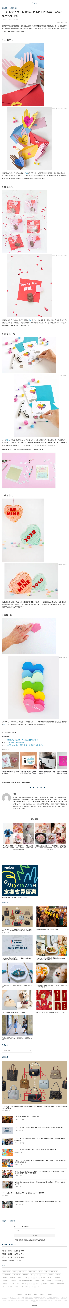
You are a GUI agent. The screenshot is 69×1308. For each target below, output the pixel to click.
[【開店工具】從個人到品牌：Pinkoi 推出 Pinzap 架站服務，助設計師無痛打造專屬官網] (17, 945)
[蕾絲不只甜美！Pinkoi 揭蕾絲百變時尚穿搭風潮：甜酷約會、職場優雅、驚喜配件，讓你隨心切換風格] (7, 1184)
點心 (30, 320)
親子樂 (16, 1257)
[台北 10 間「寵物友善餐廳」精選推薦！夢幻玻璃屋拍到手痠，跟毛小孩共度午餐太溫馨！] (51, 945)
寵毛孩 (23, 1257)
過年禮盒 (17, 1287)
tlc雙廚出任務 (6, 1274)
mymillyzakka (32, 1271)
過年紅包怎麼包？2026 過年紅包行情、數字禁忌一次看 (50, 1012)
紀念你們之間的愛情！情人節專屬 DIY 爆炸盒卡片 (23, 740)
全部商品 (19, 1260)
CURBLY (65, 375)
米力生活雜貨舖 (57, 1280)
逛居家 (4, 1254)
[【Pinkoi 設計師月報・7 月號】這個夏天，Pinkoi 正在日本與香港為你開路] (7, 1152)
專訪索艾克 (12, 1277)
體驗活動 (11, 1260)
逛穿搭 (16, 1251)
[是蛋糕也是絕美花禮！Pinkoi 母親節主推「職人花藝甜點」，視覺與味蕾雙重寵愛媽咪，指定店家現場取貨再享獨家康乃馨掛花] (50, 833)
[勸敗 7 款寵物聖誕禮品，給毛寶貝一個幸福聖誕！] (17, 1000)
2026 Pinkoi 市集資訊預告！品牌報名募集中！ (48, 929)
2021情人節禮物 (6, 1271)
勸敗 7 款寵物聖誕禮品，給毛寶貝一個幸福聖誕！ (15, 1012)
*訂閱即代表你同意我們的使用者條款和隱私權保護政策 (29, 1240)
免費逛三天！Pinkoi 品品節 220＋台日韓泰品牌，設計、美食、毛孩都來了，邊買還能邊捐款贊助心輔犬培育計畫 (40, 1161)
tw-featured (16, 1274)
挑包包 (4, 1251)
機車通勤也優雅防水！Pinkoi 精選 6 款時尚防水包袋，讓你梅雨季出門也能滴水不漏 (37, 1201)
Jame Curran (22, 1271)
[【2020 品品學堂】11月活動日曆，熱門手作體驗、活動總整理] (17, 973)
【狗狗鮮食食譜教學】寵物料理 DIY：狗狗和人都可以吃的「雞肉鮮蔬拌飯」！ (51, 986)
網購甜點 (5, 1283)
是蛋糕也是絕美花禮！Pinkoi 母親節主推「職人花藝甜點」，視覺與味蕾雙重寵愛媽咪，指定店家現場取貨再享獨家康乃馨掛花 (50, 847)
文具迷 (16, 1254)
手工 (37, 1277)
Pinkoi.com (19, 1294)
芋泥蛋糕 (38, 1283)
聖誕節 (30, 1283)
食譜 (32, 1287)
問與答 (35, 1294)
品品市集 (44, 1274)
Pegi (4, 19)
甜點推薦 (37, 1280)
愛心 (4, 724)
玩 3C (22, 1254)
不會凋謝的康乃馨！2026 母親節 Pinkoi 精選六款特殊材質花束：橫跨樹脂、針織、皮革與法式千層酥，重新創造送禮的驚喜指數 (18, 847)
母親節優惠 (57, 1277)
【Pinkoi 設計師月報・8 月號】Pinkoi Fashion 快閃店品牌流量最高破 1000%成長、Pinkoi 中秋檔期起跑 (40, 1139)
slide (40, 1271)
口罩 (32, 1274)
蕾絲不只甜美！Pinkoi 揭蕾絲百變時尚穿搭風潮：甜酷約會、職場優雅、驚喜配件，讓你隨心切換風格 (40, 1183)
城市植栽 (51, 1274)
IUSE (14, 1271)
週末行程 (10, 1287)
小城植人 (20, 1277)
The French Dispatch (51, 1271)
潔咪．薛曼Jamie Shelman (25, 1280)
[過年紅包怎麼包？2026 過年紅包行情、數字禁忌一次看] (51, 1000)
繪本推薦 (12, 1283)
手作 (31, 1277)
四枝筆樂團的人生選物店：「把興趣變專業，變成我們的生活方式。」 (17, 1038)
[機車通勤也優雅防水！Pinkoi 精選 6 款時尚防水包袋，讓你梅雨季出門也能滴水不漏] (7, 1204)
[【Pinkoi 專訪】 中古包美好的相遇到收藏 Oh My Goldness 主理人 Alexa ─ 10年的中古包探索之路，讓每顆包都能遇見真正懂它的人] (17, 916)
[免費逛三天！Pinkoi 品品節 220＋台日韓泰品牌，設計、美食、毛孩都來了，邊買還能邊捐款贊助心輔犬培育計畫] (7, 1163)
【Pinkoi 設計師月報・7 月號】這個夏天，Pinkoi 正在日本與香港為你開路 (35, 1149)
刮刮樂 (8, 440)
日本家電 (43, 1277)
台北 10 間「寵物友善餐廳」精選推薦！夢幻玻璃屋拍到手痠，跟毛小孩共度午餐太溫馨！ (51, 958)
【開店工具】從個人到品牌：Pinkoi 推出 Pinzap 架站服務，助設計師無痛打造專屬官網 (16, 958)
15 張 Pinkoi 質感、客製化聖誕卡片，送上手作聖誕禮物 (25, 745)
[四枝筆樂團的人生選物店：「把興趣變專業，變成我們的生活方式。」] (17, 1025)
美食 (18, 1283)
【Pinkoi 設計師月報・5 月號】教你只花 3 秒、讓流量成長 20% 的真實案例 (23, 1193)
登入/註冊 (50, 1294)
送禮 (4, 1287)
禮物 (43, 1280)
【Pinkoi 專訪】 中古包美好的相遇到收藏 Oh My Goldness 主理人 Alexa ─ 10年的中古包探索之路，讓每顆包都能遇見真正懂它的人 (17, 931)
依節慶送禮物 (13, 8)
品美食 (4, 1257)
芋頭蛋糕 (45, 1283)
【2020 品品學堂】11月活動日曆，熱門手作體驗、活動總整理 (17, 986)
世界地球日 (25, 1274)
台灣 (37, 1274)
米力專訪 (49, 1280)
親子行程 (52, 1283)
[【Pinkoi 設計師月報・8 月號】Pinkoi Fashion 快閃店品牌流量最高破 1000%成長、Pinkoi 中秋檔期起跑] (7, 1141)
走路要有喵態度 (60, 1283)
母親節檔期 (5, 1280)
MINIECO (65, 657)
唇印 (26, 173)
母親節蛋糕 (13, 1280)
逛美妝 (10, 1257)
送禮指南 (4, 8)
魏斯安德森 (39, 1287)
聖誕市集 (24, 1283)
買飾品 (10, 1251)
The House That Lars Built (61, 108)
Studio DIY (65, 564)
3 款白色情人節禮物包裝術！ (16, 742)
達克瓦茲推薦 (25, 1287)
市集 (26, 1277)
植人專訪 (50, 1277)
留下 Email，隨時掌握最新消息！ (23, 1227)
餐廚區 (10, 1254)
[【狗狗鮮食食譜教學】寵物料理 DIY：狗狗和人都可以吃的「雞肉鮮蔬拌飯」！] (51, 973)
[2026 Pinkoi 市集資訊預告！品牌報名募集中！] (51, 916)
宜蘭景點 (5, 1277)
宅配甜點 (58, 1274)
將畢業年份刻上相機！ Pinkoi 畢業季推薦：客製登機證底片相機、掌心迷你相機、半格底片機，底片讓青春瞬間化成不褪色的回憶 (39, 1172)
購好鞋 (23, 1251)
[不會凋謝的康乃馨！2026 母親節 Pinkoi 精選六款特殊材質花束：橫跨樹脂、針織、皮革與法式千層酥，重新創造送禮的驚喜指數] (18, 833)
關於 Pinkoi (28, 1294)
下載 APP (42, 1294)
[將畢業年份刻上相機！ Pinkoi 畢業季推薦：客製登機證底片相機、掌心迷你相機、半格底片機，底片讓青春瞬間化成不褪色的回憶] (7, 1174)
